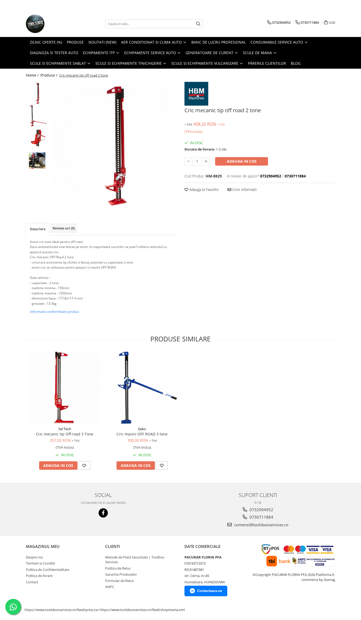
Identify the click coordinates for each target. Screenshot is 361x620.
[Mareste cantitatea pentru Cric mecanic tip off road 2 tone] (206, 161)
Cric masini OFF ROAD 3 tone (142, 433)
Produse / (49, 75)
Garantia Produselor (121, 574)
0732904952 (260, 509)
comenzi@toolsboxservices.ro (260, 524)
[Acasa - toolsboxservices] (52, 24)
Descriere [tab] (37, 229)
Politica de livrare (39, 575)
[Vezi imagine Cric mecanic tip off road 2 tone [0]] (37, 93)
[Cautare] (198, 24)
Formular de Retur (119, 580)
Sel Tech (64, 428)
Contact (32, 582)
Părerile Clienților (267, 63)
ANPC (109, 586)
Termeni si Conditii (40, 563)
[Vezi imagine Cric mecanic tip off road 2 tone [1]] (37, 115)
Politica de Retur (118, 568)
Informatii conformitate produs (54, 311)
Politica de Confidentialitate (47, 569)
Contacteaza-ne (209, 591)
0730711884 (260, 517)
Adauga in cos (242, 161)
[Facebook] (103, 513)
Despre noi (34, 557)
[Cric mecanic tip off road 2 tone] (114, 144)
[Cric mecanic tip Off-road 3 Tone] (65, 388)
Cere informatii (244, 189)
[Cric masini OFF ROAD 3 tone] (142, 388)
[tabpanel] (114, 144)
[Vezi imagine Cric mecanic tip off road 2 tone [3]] (37, 160)
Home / (33, 75)
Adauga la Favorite (203, 189)
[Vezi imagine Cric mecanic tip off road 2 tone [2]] (37, 138)
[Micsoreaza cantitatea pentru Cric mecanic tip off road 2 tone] (188, 161)
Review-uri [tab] (64, 228)
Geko (142, 428)
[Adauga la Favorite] (84, 465)
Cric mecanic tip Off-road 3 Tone (64, 433)
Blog (295, 63)
